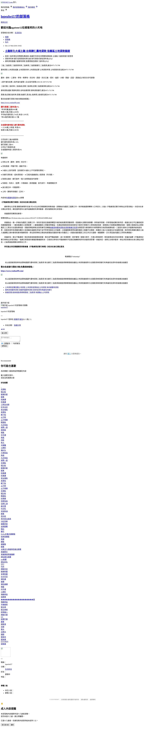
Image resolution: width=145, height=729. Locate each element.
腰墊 (2, 542)
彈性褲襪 (4, 584)
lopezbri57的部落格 (15, 16)
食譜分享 (17, 325)
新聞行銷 (4, 619)
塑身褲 (3, 639)
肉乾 (2, 440)
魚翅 (2, 455)
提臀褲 (3, 644)
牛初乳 (3, 509)
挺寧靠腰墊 (5, 537)
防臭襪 (3, 402)
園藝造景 (4, 524)
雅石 (2, 529)
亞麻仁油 (4, 504)
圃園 (2, 634)
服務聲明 (92, 699)
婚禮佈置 (4, 571)
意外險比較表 (6, 519)
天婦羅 (3, 445)
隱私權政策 (84, 699)
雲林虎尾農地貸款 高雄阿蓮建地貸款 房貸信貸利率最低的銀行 (28, 290)
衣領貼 (3, 389)
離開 (12, 725)
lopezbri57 (4, 307)
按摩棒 (3, 597)
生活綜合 (18, 33)
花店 (2, 566)
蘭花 (2, 531)
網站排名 (4, 562)
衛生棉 (3, 607)
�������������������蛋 (18, 599)
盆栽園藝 (4, 526)
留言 (21, 319)
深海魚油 (4, 511)
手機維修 (4, 605)
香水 (2, 629)
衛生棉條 (4, 610)
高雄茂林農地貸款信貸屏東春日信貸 (63, 227)
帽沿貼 (3, 392)
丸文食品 (4, 425)
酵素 (2, 514)
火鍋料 (3, 448)
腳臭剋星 (4, 394)
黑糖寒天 (4, 552)
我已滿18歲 (5, 725)
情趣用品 (4, 594)
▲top (3, 329)
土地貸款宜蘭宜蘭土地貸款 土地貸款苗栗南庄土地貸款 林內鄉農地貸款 (32, 287)
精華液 (3, 624)
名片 (6, 42)
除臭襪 (3, 399)
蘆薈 (2, 622)
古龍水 (3, 632)
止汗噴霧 (4, 420)
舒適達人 (4, 612)
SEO (2, 564)
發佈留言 (4, 346)
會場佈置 (4, 574)
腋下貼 (3, 415)
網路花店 (4, 569)
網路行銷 (4, 615)
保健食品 (4, 501)
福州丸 (3, 450)
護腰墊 (3, 544)
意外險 (3, 516)
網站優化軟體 (6, 557)
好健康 (3, 498)
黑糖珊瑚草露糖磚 (7, 554)
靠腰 (2, 539)
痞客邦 (16, 319)
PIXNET (56, 699)
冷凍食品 (4, 453)
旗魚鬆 (3, 430)
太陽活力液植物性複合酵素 (11, 549)
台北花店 (4, 577)
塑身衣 (3, 637)
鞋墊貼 (3, 422)
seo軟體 (3, 559)
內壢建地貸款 (11, 198)
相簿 (6, 37)
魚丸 (2, 443)
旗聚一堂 (4, 427)
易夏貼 (3, 412)
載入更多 (4, 333)
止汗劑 (3, 417)
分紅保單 (4, 521)
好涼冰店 (4, 407)
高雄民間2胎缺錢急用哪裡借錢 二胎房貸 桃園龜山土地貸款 (27, 292)
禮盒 (2, 432)
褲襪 (2, 582)
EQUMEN (4, 641)
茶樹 (2, 627)
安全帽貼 (4, 410)
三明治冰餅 (5, 405)
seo (2, 617)
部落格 (7, 39)
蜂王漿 (3, 506)
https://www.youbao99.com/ (10, 102)
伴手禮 (3, 435)
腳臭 (2, 397)
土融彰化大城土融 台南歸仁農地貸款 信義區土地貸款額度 (37, 51)
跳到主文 (4, 22)
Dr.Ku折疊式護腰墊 (8, 534)
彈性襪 (3, 579)
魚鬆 (2, 438)
